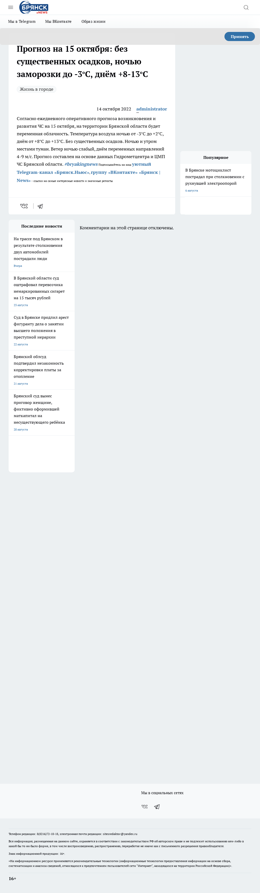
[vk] (24, 206)
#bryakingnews (81, 164)
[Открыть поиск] (246, 7)
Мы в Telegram (22, 21)
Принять (240, 36)
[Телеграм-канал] (157, 807)
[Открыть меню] (11, 7)
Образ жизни (93, 21)
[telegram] (42, 206)
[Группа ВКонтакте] (144, 807)
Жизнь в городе (36, 89)
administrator (151, 109)
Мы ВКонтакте (58, 21)
